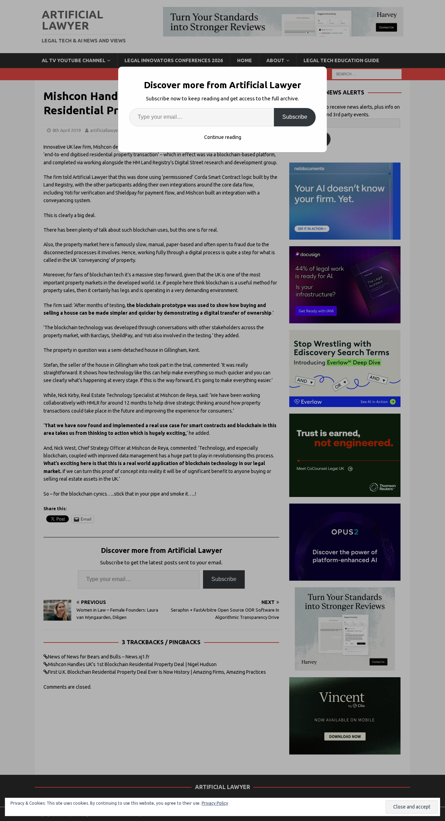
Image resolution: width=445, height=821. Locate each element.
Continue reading (222, 137)
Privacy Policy (215, 803)
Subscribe (294, 117)
